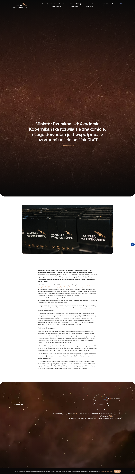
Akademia (45, 4)
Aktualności (105, 4)
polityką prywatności (106, 471)
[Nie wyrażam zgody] (133, 471)
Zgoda (117, 471)
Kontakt (115, 4)
